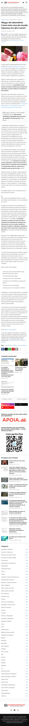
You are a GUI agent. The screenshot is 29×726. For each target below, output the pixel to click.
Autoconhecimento (14, 568)
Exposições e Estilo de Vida (14, 604)
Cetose (14, 574)
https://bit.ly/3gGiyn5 (10, 329)
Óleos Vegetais (14, 646)
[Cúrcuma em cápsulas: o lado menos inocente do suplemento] (7, 384)
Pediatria (14, 649)
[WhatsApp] (9, 349)
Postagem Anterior (7, 399)
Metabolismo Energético (14, 635)
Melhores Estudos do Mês (14, 632)
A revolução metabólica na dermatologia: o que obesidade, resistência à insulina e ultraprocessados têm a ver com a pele (7, 372)
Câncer (14, 571)
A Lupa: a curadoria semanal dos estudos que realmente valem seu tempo (18, 486)
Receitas (14, 662)
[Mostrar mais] (20, 349)
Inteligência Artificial (14, 621)
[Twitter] (6, 349)
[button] (2, 2)
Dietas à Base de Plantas (14, 590)
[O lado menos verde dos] (21, 362)
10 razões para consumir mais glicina (17, 537)
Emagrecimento (14, 596)
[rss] (18, 710)
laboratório (11, 66)
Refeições (14, 665)
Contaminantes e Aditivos (15, 19)
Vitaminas (14, 696)
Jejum (14, 624)
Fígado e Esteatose (14, 607)
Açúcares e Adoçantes (14, 552)
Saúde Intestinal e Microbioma (14, 673)
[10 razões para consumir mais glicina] (4, 538)
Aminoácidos (14, 560)
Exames (14, 599)
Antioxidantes (14, 566)
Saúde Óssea (14, 682)
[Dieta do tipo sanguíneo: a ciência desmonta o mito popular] (4, 479)
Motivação (14, 640)
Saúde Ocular (14, 679)
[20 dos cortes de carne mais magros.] (4, 462)
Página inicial (4, 19)
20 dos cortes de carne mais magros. (17, 461)
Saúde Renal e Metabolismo (14, 685)
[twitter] (11, 710)
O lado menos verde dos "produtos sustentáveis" (20, 369)
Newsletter (14, 643)
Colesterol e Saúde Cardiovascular (14, 577)
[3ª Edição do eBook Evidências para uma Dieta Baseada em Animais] (4, 494)
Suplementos (14, 690)
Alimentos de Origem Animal (14, 555)
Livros (14, 626)
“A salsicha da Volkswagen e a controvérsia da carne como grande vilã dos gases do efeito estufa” (14, 105)
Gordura (14, 610)
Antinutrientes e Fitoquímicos (14, 563)
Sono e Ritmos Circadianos (14, 687)
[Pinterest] (13, 349)
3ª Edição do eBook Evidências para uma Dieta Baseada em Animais (17, 494)
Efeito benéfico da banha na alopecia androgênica (17, 512)
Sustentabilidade (22, 345)
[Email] (16, 349)
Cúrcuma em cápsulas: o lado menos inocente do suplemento (7, 391)
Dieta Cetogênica (14, 585)
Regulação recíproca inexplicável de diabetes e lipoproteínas (16, 530)
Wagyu (17, 68)
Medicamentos (14, 629)
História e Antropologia (14, 615)
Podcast (14, 657)
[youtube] (14, 710)
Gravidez (14, 613)
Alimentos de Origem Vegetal (14, 557)
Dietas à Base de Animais (14, 588)
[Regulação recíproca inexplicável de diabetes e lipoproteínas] (4, 530)
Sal (14, 668)
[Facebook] (2, 349)
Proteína (14, 660)
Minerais (14, 638)
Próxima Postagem (22, 399)
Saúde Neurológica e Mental (14, 676)
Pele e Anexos (14, 651)
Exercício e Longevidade (14, 602)
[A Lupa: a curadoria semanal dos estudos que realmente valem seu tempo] (4, 486)
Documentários (14, 593)
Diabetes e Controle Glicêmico (14, 582)
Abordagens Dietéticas (14, 549)
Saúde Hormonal (14, 671)
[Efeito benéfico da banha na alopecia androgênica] (4, 513)
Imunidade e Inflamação (14, 618)
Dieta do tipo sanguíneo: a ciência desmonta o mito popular (18, 478)
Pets (14, 654)
